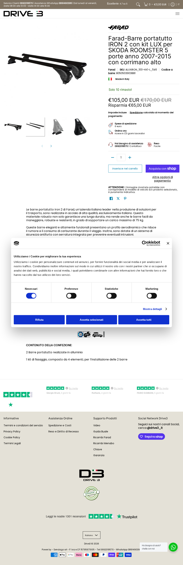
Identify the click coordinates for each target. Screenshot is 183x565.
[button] (111, 198)
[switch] (71, 296)
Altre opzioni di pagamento (162, 179)
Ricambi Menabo (103, 443)
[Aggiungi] (129, 157)
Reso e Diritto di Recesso (63, 431)
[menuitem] (155, 4)
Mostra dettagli (152, 308)
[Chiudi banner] (168, 243)
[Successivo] (51, 146)
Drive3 (87, 543)
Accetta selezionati (91, 319)
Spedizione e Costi (59, 425)
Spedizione (136, 112)
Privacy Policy (12, 431)
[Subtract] (112, 157)
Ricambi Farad (102, 437)
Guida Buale (100, 431)
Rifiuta (39, 319)
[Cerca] (138, 4)
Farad (111, 69)
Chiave (97, 449)
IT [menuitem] (179, 4)
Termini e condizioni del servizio (23, 425)
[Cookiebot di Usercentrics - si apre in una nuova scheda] (144, 243)
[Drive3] (23, 13)
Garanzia (98, 455)
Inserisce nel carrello (125, 168)
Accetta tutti (143, 319)
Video (96, 425)
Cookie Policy (12, 437)
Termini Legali (12, 443)
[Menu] (177, 13)
